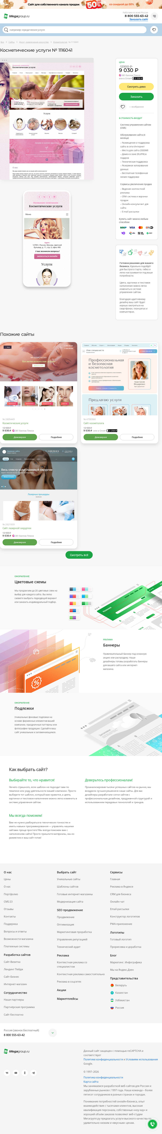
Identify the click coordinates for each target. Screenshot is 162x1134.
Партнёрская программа (19, 1007)
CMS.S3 (8, 901)
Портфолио (11, 894)
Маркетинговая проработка (74, 932)
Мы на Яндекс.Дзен (122, 969)
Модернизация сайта (70, 901)
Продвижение (65, 917)
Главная (115, 879)
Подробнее (56, 437)
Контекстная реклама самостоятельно (81, 974)
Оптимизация (65, 924)
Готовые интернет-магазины (75, 894)
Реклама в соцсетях (69, 981)
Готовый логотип (120, 939)
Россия (119, 1007)
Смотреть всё (79, 555)
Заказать (136, 96)
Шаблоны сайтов (67, 886)
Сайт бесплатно (13, 1014)
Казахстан (121, 992)
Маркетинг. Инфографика (126, 962)
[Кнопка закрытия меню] (159, 2)
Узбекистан (122, 1000)
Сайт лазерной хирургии (17, 528)
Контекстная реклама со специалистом (72, 964)
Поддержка (11, 924)
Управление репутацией (72, 939)
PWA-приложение (121, 924)
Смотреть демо (136, 86)
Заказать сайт (138, 19)
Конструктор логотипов (125, 916)
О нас (7, 886)
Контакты (10, 916)
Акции (61, 990)
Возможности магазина (18, 939)
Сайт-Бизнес (11, 976)
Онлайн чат (117, 901)
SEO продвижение (70, 910)
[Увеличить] (71, 402)
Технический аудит (69, 947)
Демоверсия (20, 437)
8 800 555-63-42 (136, 16)
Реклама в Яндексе (121, 886)
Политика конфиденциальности (103, 1077)
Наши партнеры (14, 999)
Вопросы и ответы (15, 931)
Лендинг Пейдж (13, 969)
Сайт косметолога (94, 423)
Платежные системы (16, 946)
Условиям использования (142, 1059)
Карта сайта (91, 1081)
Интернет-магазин (15, 984)
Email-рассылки (119, 909)
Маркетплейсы (67, 999)
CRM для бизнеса (120, 894)
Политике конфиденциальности (103, 1059)
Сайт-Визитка (12, 962)
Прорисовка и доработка (125, 947)
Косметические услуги (15, 423)
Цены (7, 879)
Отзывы (8, 909)
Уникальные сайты (68, 879)
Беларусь (121, 985)
